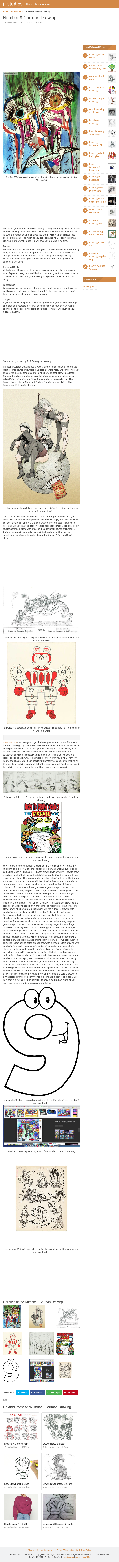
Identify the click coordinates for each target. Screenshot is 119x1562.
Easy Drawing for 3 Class (16, 1483)
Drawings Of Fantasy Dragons (57, 1483)
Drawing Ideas (42, 3)
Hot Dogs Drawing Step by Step (97, 256)
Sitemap (31, 1550)
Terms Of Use (62, 1550)
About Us (74, 1550)
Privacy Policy (85, 1550)
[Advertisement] (41, 48)
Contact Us (41, 1550)
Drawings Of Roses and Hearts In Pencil (62, 1523)
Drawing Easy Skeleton (54, 1443)
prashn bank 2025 (82, 1557)
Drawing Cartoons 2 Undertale (94, 167)
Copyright (51, 1550)
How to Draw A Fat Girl (15, 1523)
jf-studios (12, 3)
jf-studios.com (10, 742)
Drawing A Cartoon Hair (16, 1443)
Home (29, 3)
